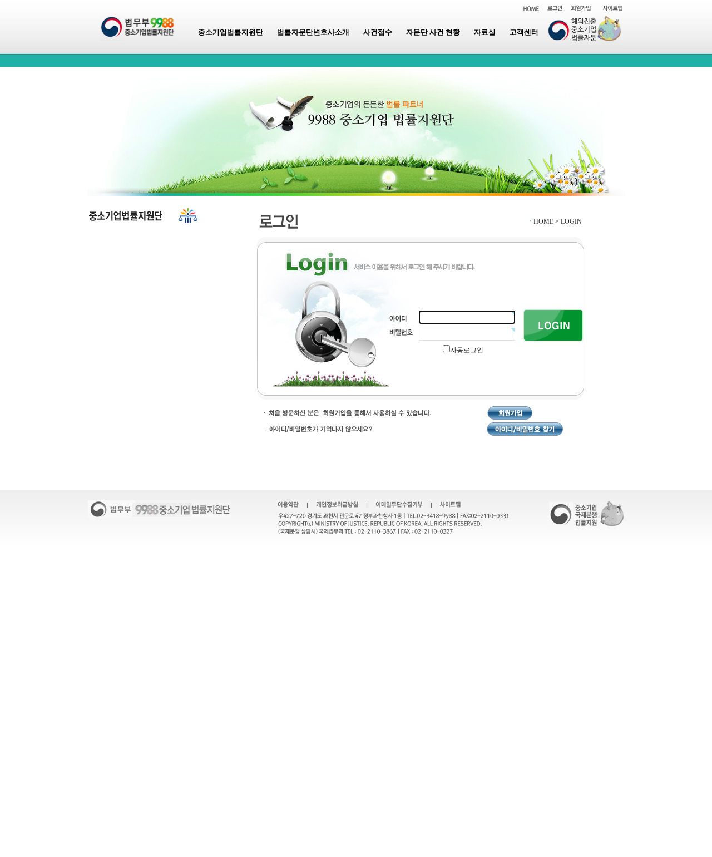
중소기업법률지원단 (230, 32)
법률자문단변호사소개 (313, 32)
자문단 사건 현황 (433, 32)
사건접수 (377, 32)
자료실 (485, 32)
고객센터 (524, 32)
